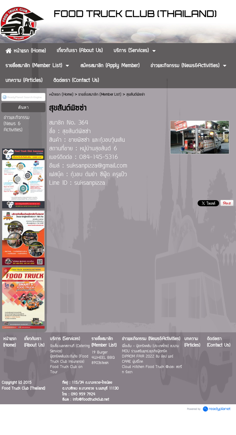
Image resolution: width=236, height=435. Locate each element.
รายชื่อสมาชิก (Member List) (99, 94)
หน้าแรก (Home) (61, 94)
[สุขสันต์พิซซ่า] (199, 137)
